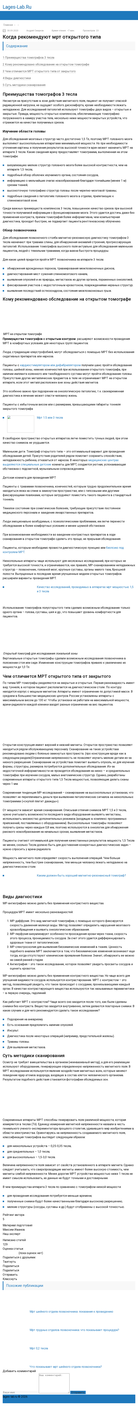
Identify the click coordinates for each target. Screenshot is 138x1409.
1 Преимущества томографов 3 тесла (28, 57)
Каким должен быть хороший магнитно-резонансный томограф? (81, 875)
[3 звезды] (10, 1253)
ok (93, 1406)
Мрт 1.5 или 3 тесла (50, 417)
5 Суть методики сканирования (24, 85)
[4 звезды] (13, 1253)
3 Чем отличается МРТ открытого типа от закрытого (39, 71)
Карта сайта (124, 1396)
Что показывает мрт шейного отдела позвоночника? (66, 1366)
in (124, 1406)
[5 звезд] (16, 1253)
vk (132, 1406)
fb (109, 1406)
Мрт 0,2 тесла (39, 1348)
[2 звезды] (7, 1253)
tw (116, 1406)
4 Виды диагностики (17, 78)
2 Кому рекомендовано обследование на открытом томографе (46, 64)
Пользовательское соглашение (93, 1396)
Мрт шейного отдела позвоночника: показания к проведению (71, 1311)
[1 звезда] (4, 1253)
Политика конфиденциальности (50, 1396)
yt (101, 1406)
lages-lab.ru (17, 7)
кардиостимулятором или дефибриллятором (50, 365)
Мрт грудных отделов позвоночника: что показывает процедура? (74, 1330)
